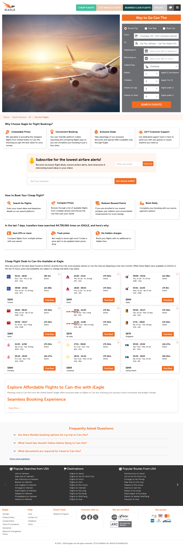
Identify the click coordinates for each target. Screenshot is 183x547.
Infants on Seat (131, 95)
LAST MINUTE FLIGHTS (109, 7)
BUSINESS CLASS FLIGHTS (138, 7)
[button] (159, 7)
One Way (152, 28)
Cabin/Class (129, 65)
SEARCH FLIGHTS (151, 104)
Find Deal (49, 300)
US (30, 117)
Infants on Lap (130, 87)
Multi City (170, 28)
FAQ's (30, 524)
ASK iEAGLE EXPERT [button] (125, 181)
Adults (127, 72)
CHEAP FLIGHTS (86, 7)
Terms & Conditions (11, 524)
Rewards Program (61, 514)
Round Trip (133, 28)
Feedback (32, 521)
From (126, 34)
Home (7, 117)
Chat (30, 514)
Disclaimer (7, 528)
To (125, 42)
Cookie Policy (8, 521)
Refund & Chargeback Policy (12, 532)
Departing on (130, 50)
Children (128, 80)
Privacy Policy (8, 517)
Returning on (130, 57)
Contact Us (32, 517)
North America (19, 117)
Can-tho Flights (41, 117)
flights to (91, 392)
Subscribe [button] (148, 163)
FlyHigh (6, 514)
